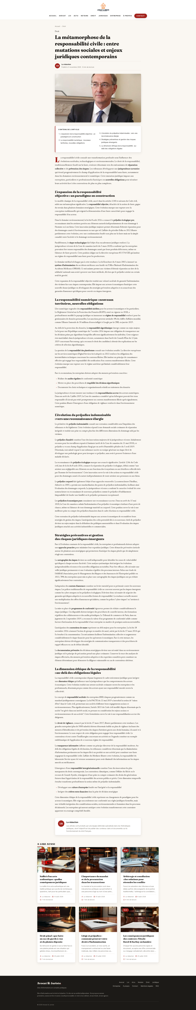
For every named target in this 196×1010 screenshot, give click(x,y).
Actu (76, 16)
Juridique (103, 16)
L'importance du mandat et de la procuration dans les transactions (94, 879)
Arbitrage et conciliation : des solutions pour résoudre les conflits (136, 879)
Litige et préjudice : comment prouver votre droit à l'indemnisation (94, 938)
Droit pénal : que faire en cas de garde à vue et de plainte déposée (51, 938)
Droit (93, 16)
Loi (69, 16)
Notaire (84, 16)
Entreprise (115, 16)
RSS (157, 986)
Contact (141, 16)
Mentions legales (147, 986)
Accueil (53, 16)
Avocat (62, 16)
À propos (127, 16)
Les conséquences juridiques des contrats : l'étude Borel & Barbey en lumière (138, 938)
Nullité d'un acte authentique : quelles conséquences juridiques (53, 879)
